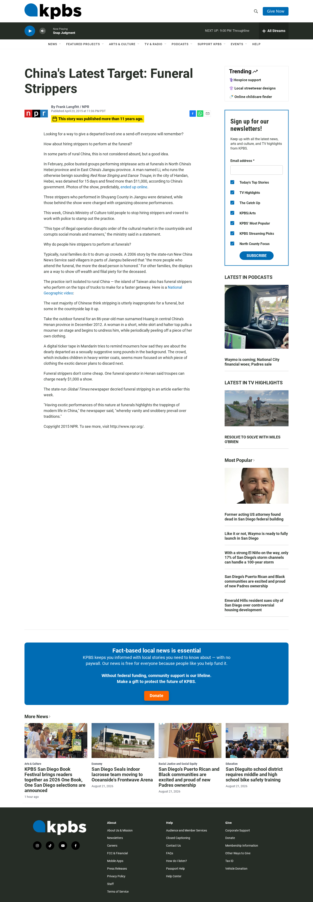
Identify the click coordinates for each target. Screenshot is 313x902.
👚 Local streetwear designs (252, 88)
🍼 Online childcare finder (250, 97)
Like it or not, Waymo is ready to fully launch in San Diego (256, 535)
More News (36, 716)
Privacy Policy (116, 876)
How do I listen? (176, 861)
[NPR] (36, 114)
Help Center (173, 876)
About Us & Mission (120, 830)
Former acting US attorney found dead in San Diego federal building (254, 516)
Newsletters (115, 838)
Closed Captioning (178, 838)
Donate (156, 695)
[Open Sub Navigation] (60, 44)
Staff (110, 884)
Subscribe (257, 255)
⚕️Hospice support (245, 80)
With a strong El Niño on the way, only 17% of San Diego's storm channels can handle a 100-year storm (256, 557)
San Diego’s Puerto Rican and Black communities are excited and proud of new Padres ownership (255, 581)
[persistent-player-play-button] (30, 31)
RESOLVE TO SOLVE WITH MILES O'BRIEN (252, 439)
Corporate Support (237, 830)
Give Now (275, 11)
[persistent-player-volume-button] (42, 31)
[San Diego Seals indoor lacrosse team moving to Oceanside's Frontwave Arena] (123, 740)
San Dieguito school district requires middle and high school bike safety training (254, 774)
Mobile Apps (115, 861)
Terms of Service (118, 891)
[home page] (52, 11)
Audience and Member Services (186, 830)
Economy (97, 763)
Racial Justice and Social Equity (178, 763)
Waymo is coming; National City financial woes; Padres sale (252, 361)
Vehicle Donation (236, 868)
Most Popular (238, 460)
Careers (112, 845)
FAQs (169, 853)
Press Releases (117, 868)
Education (232, 763)
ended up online (134, 187)
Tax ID (229, 861)
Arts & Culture (122, 44)
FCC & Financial (117, 853)
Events (237, 44)
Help (256, 44)
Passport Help (175, 868)
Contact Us (173, 845)
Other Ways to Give (237, 853)
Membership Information (241, 845)
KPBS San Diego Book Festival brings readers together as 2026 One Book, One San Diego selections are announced (54, 780)
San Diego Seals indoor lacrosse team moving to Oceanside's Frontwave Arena (122, 774)
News (52, 44)
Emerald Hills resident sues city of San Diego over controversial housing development (254, 605)
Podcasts (180, 44)
